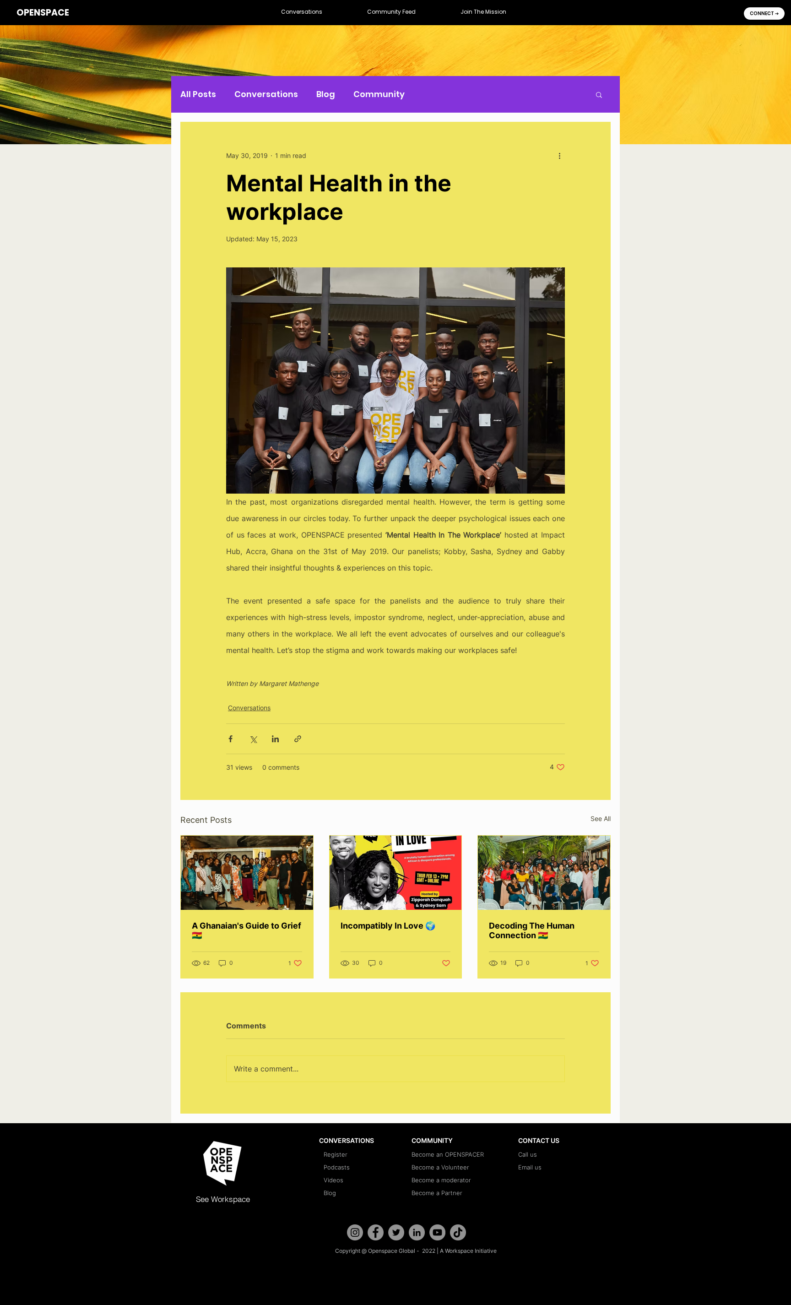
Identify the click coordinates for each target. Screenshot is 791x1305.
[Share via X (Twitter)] (253, 738)
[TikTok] (458, 1232)
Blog (325, 94)
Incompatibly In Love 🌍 (388, 925)
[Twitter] (396, 1232)
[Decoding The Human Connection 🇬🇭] (544, 873)
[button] (302, 12)
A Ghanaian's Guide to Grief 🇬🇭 (246, 930)
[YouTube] (437, 1232)
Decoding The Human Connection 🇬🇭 (531, 930)
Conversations (266, 94)
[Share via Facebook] (230, 738)
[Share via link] (297, 738)
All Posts (198, 94)
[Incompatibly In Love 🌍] (396, 873)
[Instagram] (355, 1232)
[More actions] (559, 155)
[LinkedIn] (417, 1232)
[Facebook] (376, 1232)
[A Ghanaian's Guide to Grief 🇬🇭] (247, 873)
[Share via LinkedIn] (275, 738)
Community (379, 94)
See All (601, 818)
